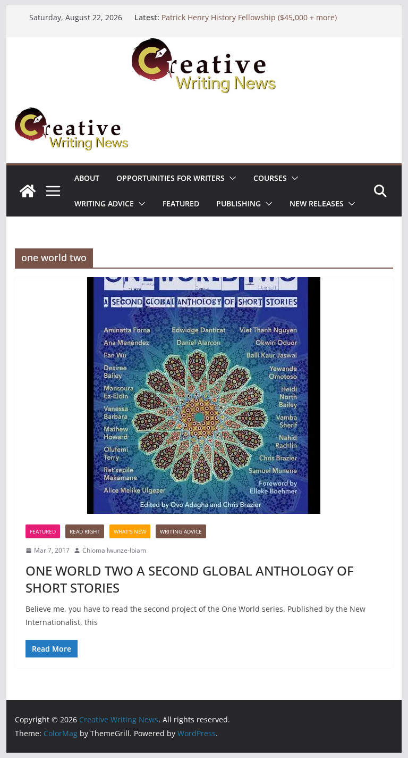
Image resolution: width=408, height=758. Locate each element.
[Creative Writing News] (204, 45)
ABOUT (86, 178)
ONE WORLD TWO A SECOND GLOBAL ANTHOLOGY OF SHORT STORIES (190, 579)
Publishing (238, 203)
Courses (270, 178)
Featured (181, 203)
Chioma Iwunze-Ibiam (114, 550)
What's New (130, 531)
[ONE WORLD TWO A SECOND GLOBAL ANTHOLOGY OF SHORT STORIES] (204, 395)
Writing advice (104, 203)
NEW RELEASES (317, 203)
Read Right (85, 531)
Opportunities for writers (170, 178)
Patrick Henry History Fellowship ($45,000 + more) (249, 17)
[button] (230, 178)
